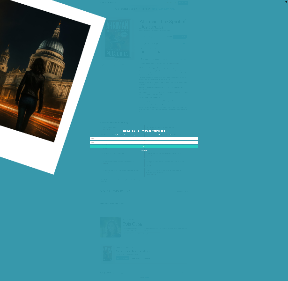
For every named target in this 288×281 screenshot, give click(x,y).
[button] (285, 2)
